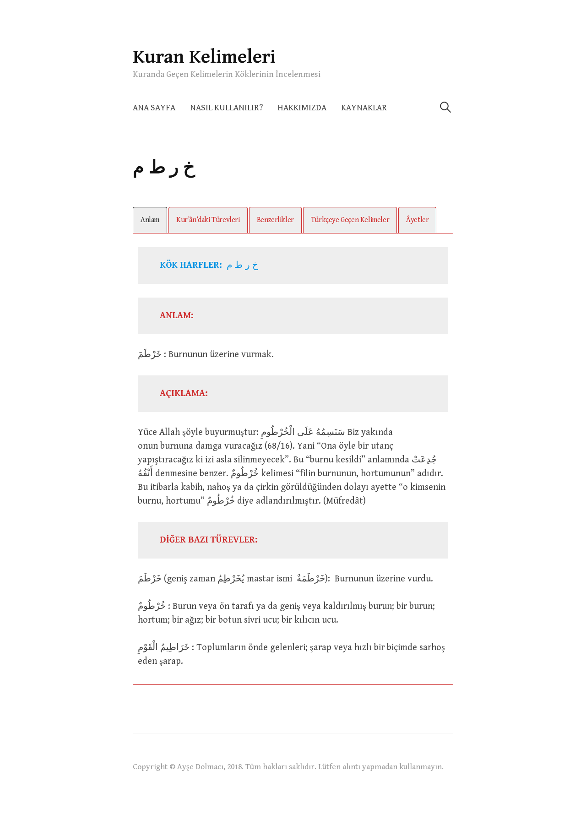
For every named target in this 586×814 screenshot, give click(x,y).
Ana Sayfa (154, 108)
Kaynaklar (364, 108)
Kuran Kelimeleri (204, 57)
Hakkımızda (301, 108)
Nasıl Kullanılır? (226, 108)
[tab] (150, 220)
